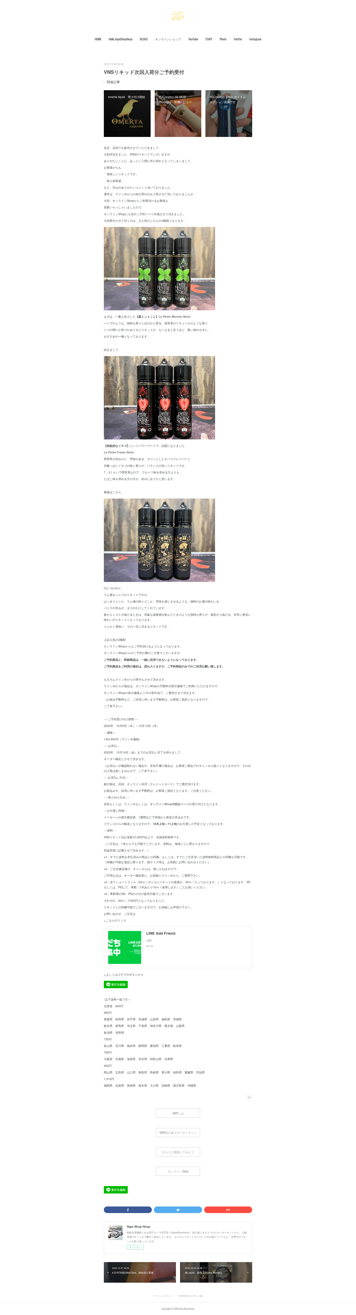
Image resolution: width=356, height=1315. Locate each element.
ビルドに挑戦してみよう (178, 1152)
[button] (98, 39)
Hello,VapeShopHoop (120, 39)
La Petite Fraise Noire (119, 452)
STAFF (208, 39)
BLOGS (144, 39)
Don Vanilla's (112, 588)
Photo (223, 39)
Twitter (238, 39)
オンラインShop (178, 1171)
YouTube (193, 39)
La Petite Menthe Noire (175, 316)
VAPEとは (178, 1113)
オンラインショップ (168, 39)
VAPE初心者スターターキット (178, 1132)
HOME (98, 39)
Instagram (255, 39)
